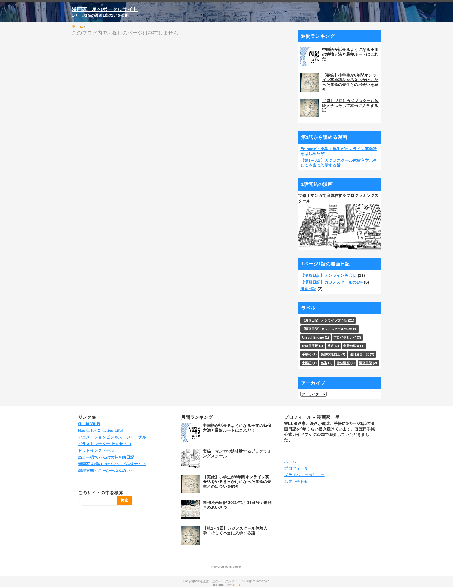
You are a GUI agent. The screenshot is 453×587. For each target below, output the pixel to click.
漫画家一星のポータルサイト (105, 9)
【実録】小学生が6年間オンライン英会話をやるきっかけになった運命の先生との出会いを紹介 (350, 82)
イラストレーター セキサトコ (105, 444)
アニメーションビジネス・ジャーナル (112, 437)
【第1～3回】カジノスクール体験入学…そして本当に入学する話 (350, 105)
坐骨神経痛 (351, 346)
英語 (330, 346)
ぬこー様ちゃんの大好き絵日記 (106, 457)
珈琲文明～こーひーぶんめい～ (106, 470)
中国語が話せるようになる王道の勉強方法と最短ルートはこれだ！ (350, 54)
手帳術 (307, 354)
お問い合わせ (296, 481)
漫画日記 (308, 288)
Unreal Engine (313, 337)
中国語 (307, 363)
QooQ (235, 585)
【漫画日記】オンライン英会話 (328, 275)
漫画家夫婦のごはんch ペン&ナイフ (112, 463)
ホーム (290, 461)
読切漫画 (343, 363)
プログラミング (344, 337)
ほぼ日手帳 (310, 346)
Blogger (235, 566)
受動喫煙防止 (330, 354)
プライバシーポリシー (304, 474)
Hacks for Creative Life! (100, 430)
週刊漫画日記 (359, 354)
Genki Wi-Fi (89, 423)
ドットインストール (96, 450)
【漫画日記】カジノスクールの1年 (331, 282)
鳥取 (324, 363)
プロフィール (296, 468)
